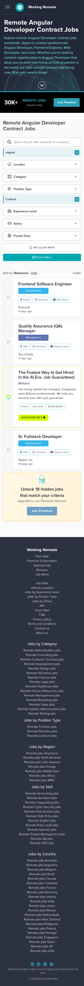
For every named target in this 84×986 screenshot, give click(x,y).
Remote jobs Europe (42, 767)
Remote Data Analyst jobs (42, 811)
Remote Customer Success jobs (42, 659)
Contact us (42, 628)
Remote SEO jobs (42, 843)
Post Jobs (42, 556)
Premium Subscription (42, 561)
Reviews (42, 570)
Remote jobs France (42, 888)
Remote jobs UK (42, 946)
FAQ (42, 615)
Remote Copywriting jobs (42, 802)
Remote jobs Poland (42, 928)
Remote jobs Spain (42, 942)
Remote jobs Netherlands (42, 915)
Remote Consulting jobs (42, 655)
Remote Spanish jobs (42, 830)
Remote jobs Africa (42, 776)
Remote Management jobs (42, 695)
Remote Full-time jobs (42, 727)
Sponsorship (42, 565)
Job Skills (42, 583)
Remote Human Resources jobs (42, 691)
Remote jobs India (42, 901)
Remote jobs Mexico (42, 910)
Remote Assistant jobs (42, 798)
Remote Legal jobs (42, 682)
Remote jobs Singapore (42, 937)
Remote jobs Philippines (42, 924)
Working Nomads (41, 7)
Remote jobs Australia (42, 860)
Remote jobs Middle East (42, 771)
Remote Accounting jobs (42, 793)
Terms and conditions (42, 624)
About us (42, 633)
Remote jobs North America (42, 757)
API (42, 606)
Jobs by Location (42, 588)
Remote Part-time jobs (42, 731)
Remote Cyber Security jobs (42, 807)
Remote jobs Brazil (42, 874)
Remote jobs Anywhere (42, 753)
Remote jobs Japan (42, 906)
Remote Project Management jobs (42, 834)
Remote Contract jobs (42, 736)
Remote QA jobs (42, 839)
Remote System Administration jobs (42, 709)
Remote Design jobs (42, 668)
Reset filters (43, 257)
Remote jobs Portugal (42, 933)
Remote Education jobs (42, 673)
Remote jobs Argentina (42, 865)
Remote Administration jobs (42, 650)
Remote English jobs (42, 820)
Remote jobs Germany (42, 892)
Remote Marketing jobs (42, 700)
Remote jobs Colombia (42, 883)
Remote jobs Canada (42, 878)
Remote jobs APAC (42, 780)
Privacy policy (42, 619)
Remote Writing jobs (42, 713)
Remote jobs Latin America (42, 762)
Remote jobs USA (42, 951)
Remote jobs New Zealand (42, 919)
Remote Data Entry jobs (42, 816)
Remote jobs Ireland (42, 897)
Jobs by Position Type (42, 597)
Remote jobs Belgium (42, 869)
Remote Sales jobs (42, 704)
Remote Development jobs (42, 664)
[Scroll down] (42, 85)
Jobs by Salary (42, 601)
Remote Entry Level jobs (42, 825)
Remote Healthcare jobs (42, 686)
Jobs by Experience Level (42, 592)
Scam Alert (42, 610)
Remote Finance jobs (42, 677)
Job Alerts (42, 574)
